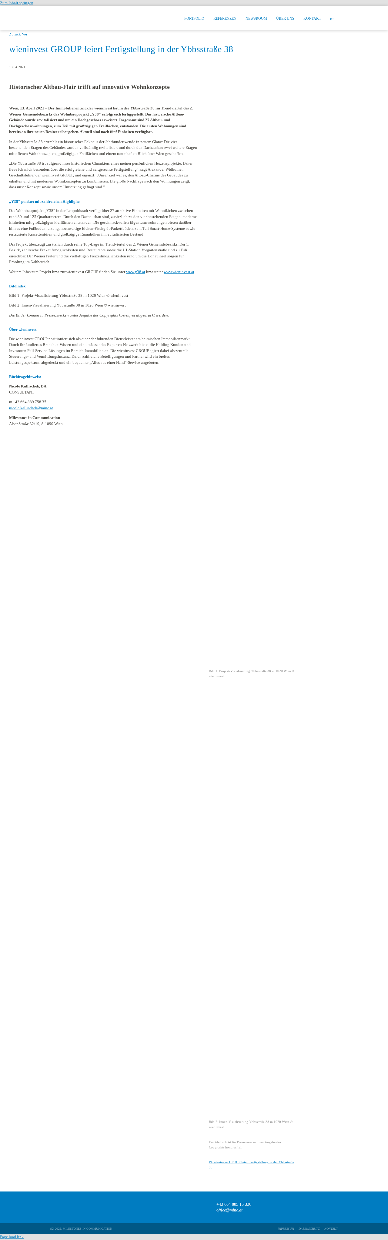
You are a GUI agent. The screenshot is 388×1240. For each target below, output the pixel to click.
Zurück (15, 34)
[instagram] (323, 1207)
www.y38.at (135, 272)
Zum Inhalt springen (16, 3)
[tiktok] (311, 1207)
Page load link (12, 1237)
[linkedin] (335, 1207)
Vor (24, 34)
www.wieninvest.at (179, 272)
